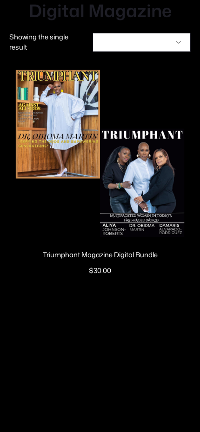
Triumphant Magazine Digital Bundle (100, 255)
